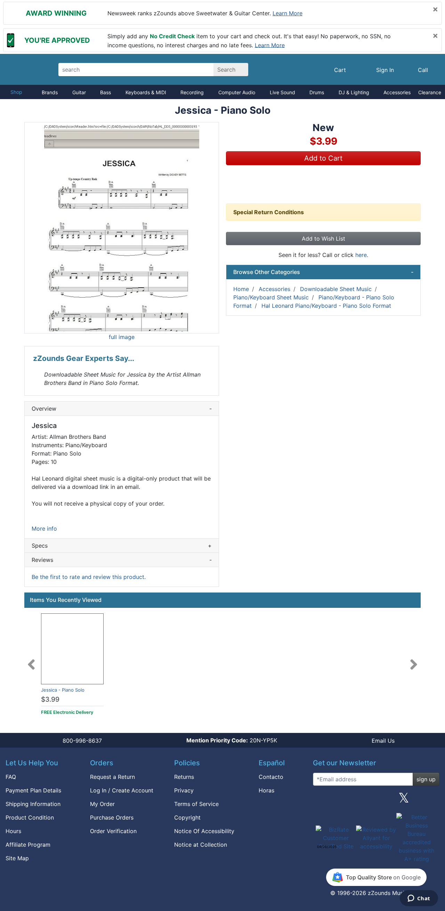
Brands (50, 92)
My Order (102, 803)
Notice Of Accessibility (204, 831)
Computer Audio (236, 92)
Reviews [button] (122, 560)
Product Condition (30, 817)
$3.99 (50, 699)
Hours (13, 831)
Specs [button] (122, 545)
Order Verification (113, 831)
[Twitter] (403, 800)
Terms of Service (196, 803)
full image (122, 336)
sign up (426, 779)
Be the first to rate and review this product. (89, 576)
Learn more (287, 13)
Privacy (184, 790)
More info (44, 528)
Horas (266, 790)
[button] (122, 227)
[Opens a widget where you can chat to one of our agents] (418, 899)
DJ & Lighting (354, 92)
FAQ (11, 776)
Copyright (187, 817)
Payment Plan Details (33, 790)
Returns (184, 776)
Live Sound (282, 92)
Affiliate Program (28, 844)
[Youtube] (431, 800)
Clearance (429, 92)
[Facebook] (348, 800)
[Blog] (321, 800)
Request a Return (112, 776)
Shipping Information (33, 803)
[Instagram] (376, 800)
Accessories (397, 92)
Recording (192, 92)
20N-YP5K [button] (231, 740)
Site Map (17, 858)
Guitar (79, 92)
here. (361, 254)
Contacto (271, 776)
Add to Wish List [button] (323, 238)
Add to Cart (323, 158)
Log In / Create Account (121, 790)
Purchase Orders (112, 817)
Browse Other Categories (323, 272)
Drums (316, 92)
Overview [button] (122, 408)
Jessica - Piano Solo (62, 690)
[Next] (414, 660)
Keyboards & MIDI (146, 92)
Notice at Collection (200, 844)
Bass (105, 92)
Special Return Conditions (268, 212)
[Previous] (31, 660)
